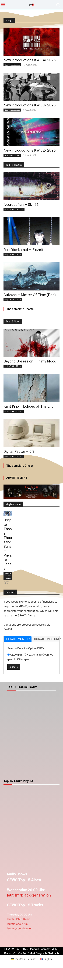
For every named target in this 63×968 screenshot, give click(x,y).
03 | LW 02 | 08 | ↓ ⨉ (14, 456)
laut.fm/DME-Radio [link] (18, 919)
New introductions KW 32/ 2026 (30, 150)
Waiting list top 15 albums (8, 576)
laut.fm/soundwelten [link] (19, 928)
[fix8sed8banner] (31, 492)
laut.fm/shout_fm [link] (17, 924)
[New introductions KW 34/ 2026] (31, 42)
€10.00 (34, 654)
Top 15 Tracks (14, 164)
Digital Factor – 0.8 (19, 451)
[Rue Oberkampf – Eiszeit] (31, 231)
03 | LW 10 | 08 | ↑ (13, 299)
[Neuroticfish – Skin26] (31, 186)
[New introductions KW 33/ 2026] (31, 87)
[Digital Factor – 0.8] (31, 433)
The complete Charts (20, 309)
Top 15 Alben (13, 321)
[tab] (17, 639)
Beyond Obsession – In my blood (30, 361)
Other (23, 659)
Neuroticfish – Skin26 (21, 204)
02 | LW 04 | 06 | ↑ (13, 254)
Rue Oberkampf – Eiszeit (23, 250)
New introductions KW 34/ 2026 (30, 60)
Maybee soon (13, 504)
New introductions (12, 65)
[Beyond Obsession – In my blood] (31, 343)
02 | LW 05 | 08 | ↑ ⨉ (14, 411)
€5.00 (16, 654)
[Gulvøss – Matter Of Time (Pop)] (31, 276)
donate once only (46, 638)
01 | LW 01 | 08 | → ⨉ (14, 209)
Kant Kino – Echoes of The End (29, 406)
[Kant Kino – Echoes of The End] (31, 388)
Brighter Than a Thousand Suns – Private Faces (8, 544)
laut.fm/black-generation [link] (29, 895)
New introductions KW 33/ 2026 (30, 105)
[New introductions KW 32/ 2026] (31, 132)
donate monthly (18, 638)
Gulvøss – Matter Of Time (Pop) (30, 295)
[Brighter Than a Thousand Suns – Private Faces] (8, 513)
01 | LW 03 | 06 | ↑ (13, 366)
